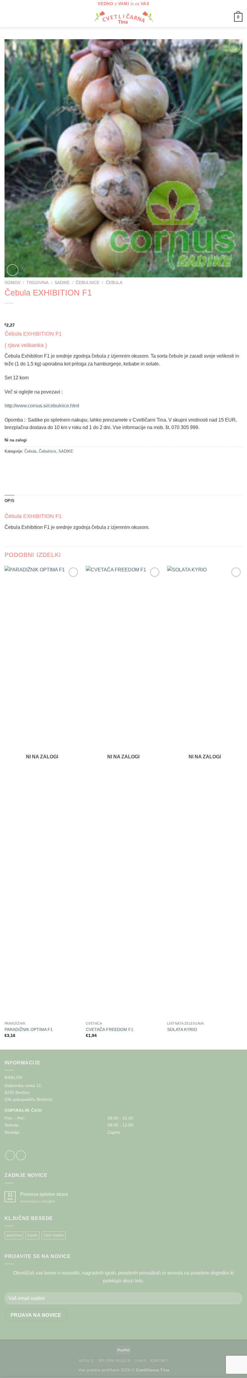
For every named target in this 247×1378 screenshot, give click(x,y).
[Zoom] (12, 270)
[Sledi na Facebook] (10, 1155)
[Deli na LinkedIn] (43, 465)
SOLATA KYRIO (182, 1029)
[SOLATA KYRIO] (204, 792)
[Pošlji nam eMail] (21, 1155)
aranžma (13, 1235)
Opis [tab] (9, 500)
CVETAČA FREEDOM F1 (109, 1029)
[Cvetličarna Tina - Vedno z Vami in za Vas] (123, 17)
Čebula (114, 282)
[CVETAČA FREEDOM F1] (123, 792)
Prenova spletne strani (44, 1194)
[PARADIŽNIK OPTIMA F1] (42, 792)
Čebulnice (87, 282)
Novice (86, 1361)
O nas (140, 1361)
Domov (12, 282)
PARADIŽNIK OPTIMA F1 (29, 1029)
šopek (32, 1235)
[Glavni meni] (8, 17)
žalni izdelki (53, 1235)
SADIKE (62, 282)
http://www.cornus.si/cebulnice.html (42, 405)
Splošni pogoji (114, 1361)
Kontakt (159, 1361)
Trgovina (37, 282)
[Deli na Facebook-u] (10, 465)
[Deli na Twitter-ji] (21, 465)
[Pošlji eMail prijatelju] (32, 465)
